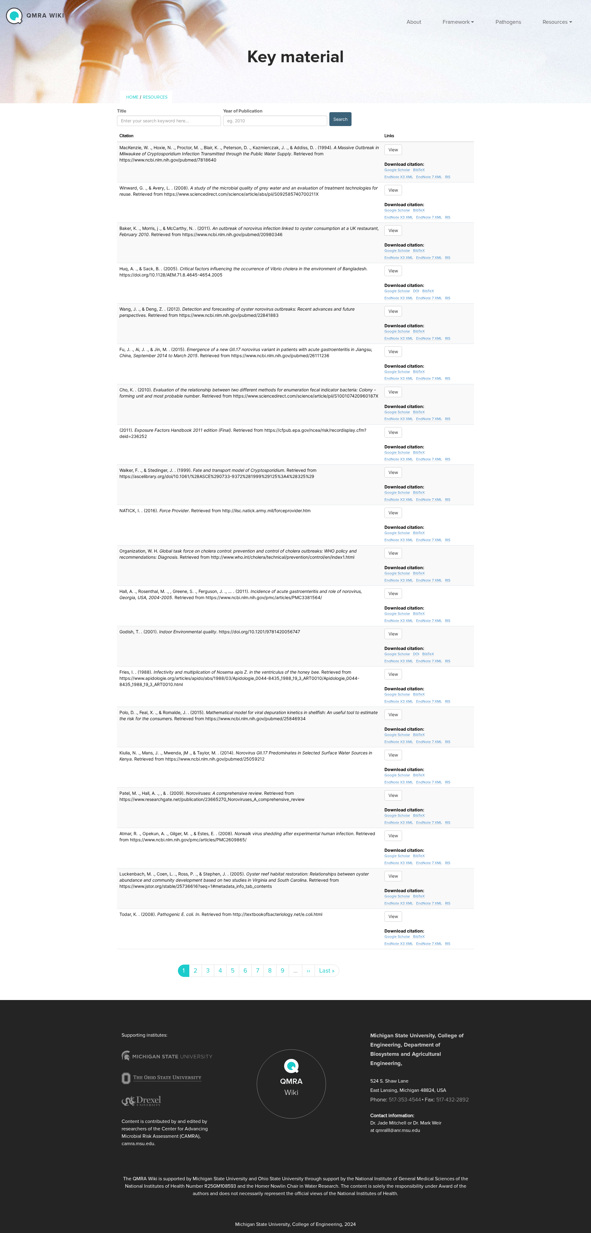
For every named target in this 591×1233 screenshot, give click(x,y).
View (393, 149)
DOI (416, 291)
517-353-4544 (405, 1099)
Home (132, 97)
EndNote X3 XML (398, 177)
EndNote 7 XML (429, 177)
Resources (155, 97)
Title (121, 110)
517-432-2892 (452, 1099)
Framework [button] (456, 21)
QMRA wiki (45, 15)
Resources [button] (555, 21)
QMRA (291, 1087)
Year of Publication (243, 110)
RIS (447, 177)
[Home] (15, 15)
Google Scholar (397, 170)
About (414, 21)
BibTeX (419, 170)
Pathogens (508, 21)
